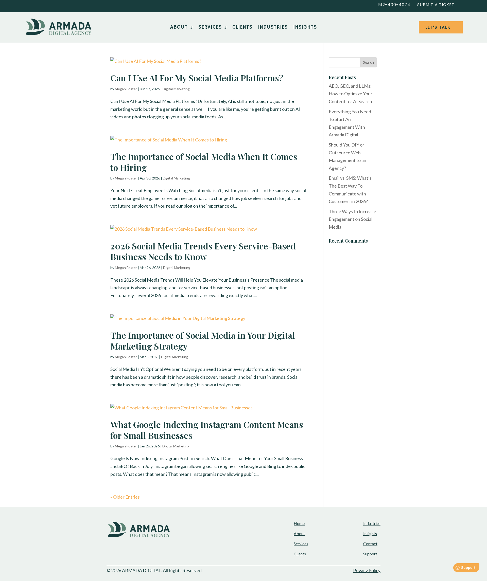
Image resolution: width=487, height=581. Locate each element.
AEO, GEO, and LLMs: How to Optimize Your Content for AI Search (350, 93)
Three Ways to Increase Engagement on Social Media (352, 219)
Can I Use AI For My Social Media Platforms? (196, 78)
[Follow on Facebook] (40, 5)
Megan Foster (126, 89)
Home (299, 523)
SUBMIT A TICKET (436, 5)
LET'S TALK (437, 27)
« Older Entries (125, 497)
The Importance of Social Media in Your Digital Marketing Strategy (202, 340)
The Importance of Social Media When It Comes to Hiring (203, 162)
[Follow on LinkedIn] (29, 5)
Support (370, 553)
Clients (242, 28)
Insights (305, 28)
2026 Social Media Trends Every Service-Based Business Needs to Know (203, 251)
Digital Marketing (176, 89)
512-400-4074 (394, 5)
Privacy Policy (366, 570)
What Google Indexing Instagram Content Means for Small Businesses (206, 430)
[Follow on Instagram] (52, 5)
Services (210, 28)
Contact (370, 543)
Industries (273, 28)
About (179, 28)
